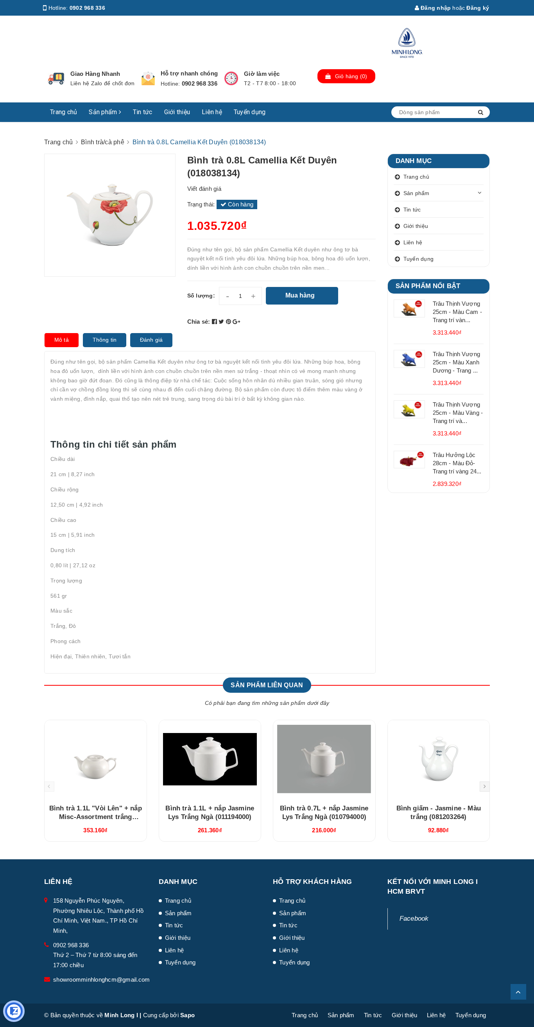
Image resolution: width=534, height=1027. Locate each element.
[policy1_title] (56, 78)
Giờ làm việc (262, 73)
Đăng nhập (435, 8)
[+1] (236, 321)
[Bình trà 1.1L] (96, 759)
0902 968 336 (87, 8)
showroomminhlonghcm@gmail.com (101, 979)
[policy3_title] (231, 78)
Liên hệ (212, 112)
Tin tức (142, 112)
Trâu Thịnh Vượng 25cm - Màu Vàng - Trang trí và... (458, 412)
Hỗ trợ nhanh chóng (189, 73)
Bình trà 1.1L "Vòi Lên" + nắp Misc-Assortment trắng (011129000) (95, 817)
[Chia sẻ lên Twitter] (222, 321)
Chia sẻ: (198, 321)
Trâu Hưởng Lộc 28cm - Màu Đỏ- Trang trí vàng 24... (457, 463)
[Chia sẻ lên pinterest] (229, 321)
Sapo (187, 1015)
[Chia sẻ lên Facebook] (215, 321)
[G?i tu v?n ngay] (14, 1011)
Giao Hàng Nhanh (95, 73)
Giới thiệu (177, 112)
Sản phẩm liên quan (267, 685)
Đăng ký (477, 8)
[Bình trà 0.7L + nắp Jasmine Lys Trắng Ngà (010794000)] (324, 759)
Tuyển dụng (250, 112)
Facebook (414, 918)
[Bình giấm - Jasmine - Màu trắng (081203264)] (439, 759)
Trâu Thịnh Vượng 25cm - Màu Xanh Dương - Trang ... (456, 362)
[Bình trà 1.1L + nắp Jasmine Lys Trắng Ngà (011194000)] (210, 759)
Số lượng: (201, 295)
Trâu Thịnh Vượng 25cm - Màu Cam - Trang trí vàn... (457, 311)
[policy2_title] (148, 78)
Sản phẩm (103, 112)
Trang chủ (63, 112)
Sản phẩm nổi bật (428, 286)
